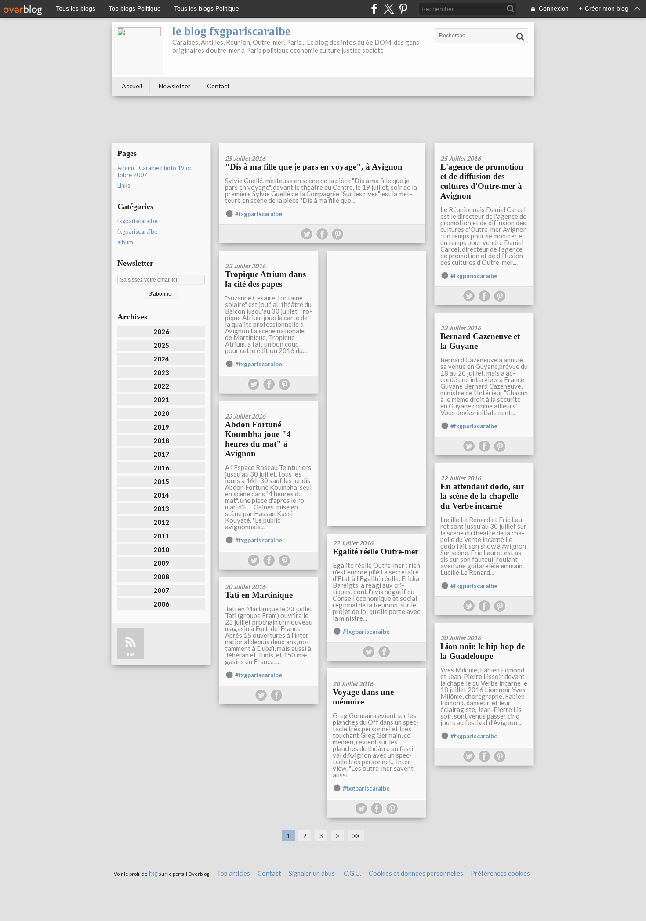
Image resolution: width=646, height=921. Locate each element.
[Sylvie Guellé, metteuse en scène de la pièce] (322, 146)
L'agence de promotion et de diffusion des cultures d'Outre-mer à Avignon (481, 181)
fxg (153, 873)
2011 (161, 536)
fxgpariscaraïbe (137, 231)
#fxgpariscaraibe (258, 213)
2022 (161, 386)
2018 (161, 440)
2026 (161, 332)
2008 (161, 577)
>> (355, 836)
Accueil (132, 86)
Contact (218, 86)
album (125, 242)
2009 (161, 563)
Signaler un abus (312, 873)
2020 (161, 413)
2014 (161, 495)
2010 (161, 549)
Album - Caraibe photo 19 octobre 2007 (156, 171)
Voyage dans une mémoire (363, 696)
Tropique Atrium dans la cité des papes (265, 279)
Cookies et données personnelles (416, 873)
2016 (161, 468)
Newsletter (174, 86)
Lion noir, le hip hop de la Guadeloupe (482, 651)
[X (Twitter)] (388, 9)
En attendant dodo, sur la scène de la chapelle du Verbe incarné (482, 496)
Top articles (233, 873)
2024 (161, 359)
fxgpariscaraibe (137, 220)
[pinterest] (403, 9)
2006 (161, 604)
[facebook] (374, 9)
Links (123, 185)
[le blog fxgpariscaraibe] (138, 49)
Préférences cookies (500, 873)
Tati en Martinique (259, 595)
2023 (161, 372)
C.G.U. (352, 873)
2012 (161, 522)
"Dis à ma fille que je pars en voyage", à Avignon (314, 166)
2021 (161, 400)
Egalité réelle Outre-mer (375, 551)
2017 (161, 454)
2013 (161, 509)
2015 (161, 481)
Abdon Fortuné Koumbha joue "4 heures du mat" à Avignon (258, 439)
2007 (161, 590)
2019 (161, 427)
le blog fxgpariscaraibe (231, 31)
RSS (130, 654)
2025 (161, 345)
